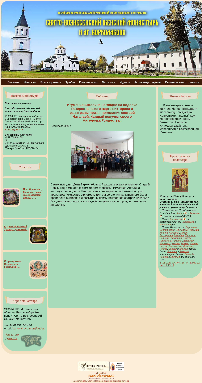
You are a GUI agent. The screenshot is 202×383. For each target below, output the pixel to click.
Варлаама (191, 227)
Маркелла (165, 243)
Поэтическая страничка (182, 82)
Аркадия (177, 240)
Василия (172, 251)
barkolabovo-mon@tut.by (28, 328)
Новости (31, 82)
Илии (172, 230)
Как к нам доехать (12, 336)
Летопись (110, 82)
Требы (72, 82)
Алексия (184, 249)
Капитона (165, 224)
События (25, 167)
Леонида (189, 254)
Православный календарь (180, 158)
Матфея (179, 235)
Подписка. (192, 74)
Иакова (185, 243)
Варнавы (164, 238)
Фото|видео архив (149, 82)
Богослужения (52, 82)
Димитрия (176, 238)
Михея (184, 232)
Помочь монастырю (24, 96)
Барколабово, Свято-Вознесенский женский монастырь (101, 381)
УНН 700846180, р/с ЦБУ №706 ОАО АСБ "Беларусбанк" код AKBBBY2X (24, 143)
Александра (176, 219)
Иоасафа (194, 230)
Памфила (188, 222)
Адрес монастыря (24, 301)
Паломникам (90, 82)
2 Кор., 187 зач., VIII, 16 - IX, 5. (176, 262)
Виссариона (166, 235)
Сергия (164, 230)
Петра (194, 243)
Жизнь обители (180, 96)
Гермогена (166, 240)
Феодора (188, 246)
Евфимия (190, 235)
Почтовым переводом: (18, 103)
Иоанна (164, 232)
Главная (12, 82)
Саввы (187, 238)
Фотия (180, 213)
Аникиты (195, 213)
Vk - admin (101, 373)
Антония (174, 232)
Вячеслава (182, 230)
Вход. (181, 74)
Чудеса (126, 82)
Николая (175, 257)
